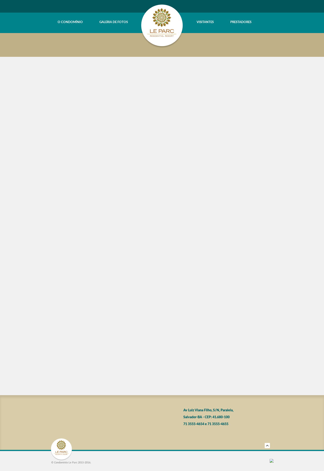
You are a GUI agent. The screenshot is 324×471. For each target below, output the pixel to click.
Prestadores (240, 22)
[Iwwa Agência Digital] (271, 461)
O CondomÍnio (70, 22)
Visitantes (205, 22)
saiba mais (162, 139)
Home (53, 22)
